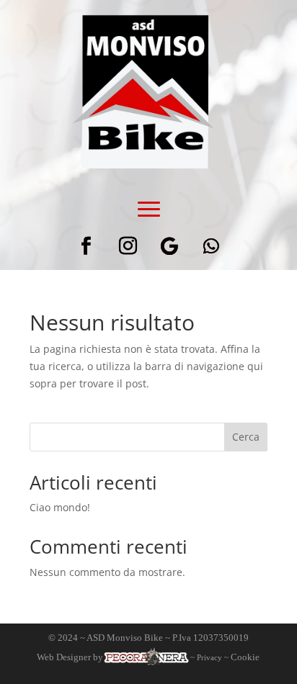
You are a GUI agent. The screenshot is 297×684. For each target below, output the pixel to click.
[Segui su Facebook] (86, 246)
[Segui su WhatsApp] (211, 246)
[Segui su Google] (169, 246)
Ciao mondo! (60, 507)
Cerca (246, 437)
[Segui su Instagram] (128, 246)
